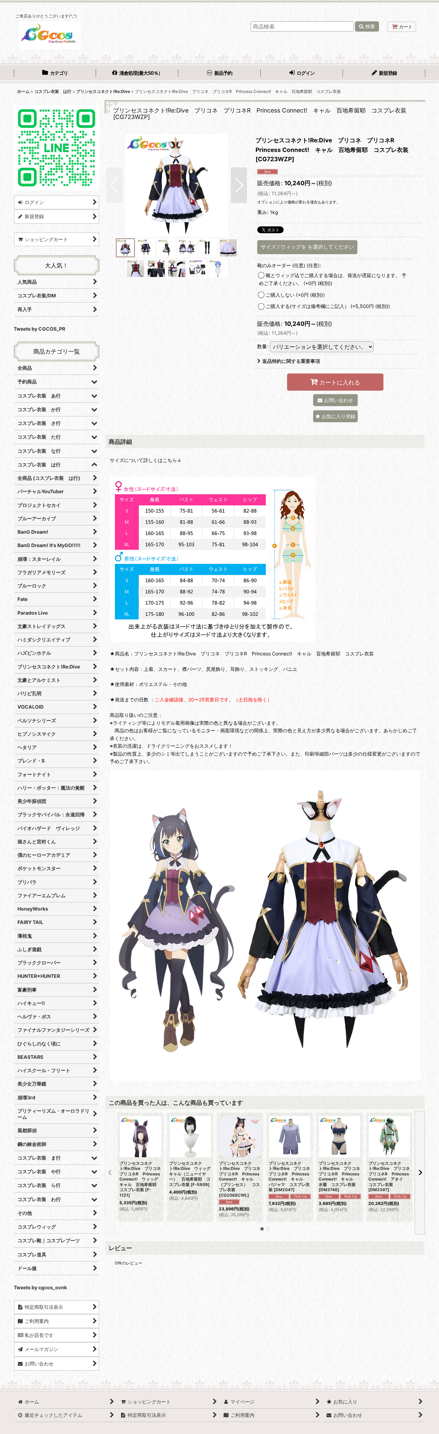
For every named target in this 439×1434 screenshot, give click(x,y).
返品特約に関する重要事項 (291, 361)
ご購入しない (295, 295)
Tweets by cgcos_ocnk (40, 1287)
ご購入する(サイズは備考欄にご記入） (328, 306)
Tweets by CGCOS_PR (39, 329)
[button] (114, 185)
